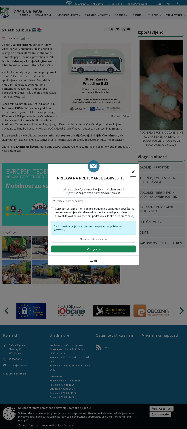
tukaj (131, 216)
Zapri (93, 260)
